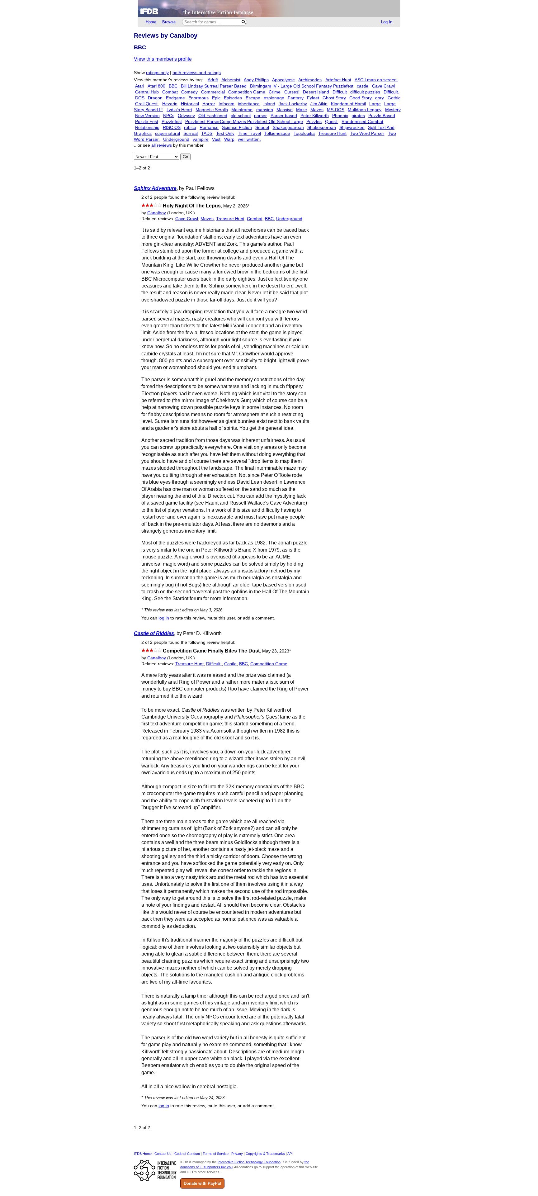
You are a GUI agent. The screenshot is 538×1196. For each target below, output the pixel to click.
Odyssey (186, 115)
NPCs (168, 115)
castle (362, 86)
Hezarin (169, 104)
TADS (206, 133)
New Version (147, 115)
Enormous (198, 98)
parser (260, 115)
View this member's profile (163, 59)
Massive (284, 109)
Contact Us (163, 1154)
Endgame (175, 98)
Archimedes (310, 80)
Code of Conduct (187, 1154)
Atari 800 (156, 86)
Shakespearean (288, 127)
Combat (170, 92)
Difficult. (391, 92)
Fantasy (296, 98)
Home (151, 22)
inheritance (249, 104)
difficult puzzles (365, 92)
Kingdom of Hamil (348, 104)
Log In (386, 22)
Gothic (394, 98)
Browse (169, 22)
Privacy (237, 1154)
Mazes (316, 109)
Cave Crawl (383, 86)
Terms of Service (216, 1154)
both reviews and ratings (196, 72)
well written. (249, 139)
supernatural (167, 133)
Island (269, 104)
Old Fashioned (212, 115)
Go (185, 156)
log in (163, 618)
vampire (201, 139)
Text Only (225, 133)
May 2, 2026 (236, 206)
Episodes (233, 98)
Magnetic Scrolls (212, 109)
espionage (274, 98)
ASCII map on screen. (376, 80)
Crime (275, 92)
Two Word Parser (367, 133)
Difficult (340, 92)
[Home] (269, 8)
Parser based (284, 115)
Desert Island (316, 92)
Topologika (304, 133)
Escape (253, 98)
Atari (139, 86)
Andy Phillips (256, 80)
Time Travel (249, 133)
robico (190, 127)
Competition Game (246, 92)
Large (375, 104)
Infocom (226, 104)
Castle (230, 664)
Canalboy (156, 213)
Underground (176, 139)
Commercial (213, 92)
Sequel (262, 127)
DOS (139, 98)
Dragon (155, 98)
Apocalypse (283, 80)
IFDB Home (143, 1154)
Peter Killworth (314, 115)
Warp (229, 139)
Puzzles (314, 121)
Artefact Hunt (338, 80)
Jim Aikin (319, 104)
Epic (216, 98)
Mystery (393, 109)
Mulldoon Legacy (364, 109)
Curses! (292, 92)
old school (241, 115)
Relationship (147, 127)
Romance (209, 127)
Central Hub (147, 92)
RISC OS (172, 127)
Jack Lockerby (293, 104)
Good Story (360, 98)
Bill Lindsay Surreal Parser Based (214, 86)
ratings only (157, 72)
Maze (301, 109)
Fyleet (313, 98)
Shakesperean (321, 127)
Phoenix (340, 115)
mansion (264, 109)
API (290, 1154)
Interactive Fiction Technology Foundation (249, 1162)
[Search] (244, 22)
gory (379, 98)
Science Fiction (237, 127)
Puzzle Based (381, 115)
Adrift (213, 80)
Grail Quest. (147, 104)
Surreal (190, 133)
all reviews (161, 145)
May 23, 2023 (276, 651)
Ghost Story (334, 98)
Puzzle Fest (146, 121)
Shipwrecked (352, 127)
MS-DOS (335, 109)
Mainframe (241, 109)
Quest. (331, 121)
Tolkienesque (277, 133)
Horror (208, 104)
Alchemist (230, 80)
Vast (216, 139)
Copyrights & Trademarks (265, 1154)
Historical (190, 104)
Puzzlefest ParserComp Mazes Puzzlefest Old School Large (244, 121)
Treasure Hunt (332, 133)
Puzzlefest (172, 121)
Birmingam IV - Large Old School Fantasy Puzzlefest (301, 86)
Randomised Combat (362, 121)
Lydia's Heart (179, 109)
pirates (358, 115)
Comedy (189, 92)
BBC (173, 86)
